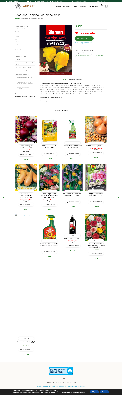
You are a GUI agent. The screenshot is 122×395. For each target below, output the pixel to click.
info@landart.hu (57, 1)
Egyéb (17, 34)
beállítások (58, 391)
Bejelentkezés (101, 1)
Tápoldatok (18, 47)
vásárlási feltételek (80, 1)
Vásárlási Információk (44, 386)
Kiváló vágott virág (21, 71)
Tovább (26, 143)
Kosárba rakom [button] (49, 143)
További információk (75, 79)
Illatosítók (17, 41)
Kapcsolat (83, 6)
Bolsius (18, 59)
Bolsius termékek (20, 29)
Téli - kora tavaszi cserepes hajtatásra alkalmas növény (24, 83)
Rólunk (75, 6)
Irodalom (17, 44)
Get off (17, 36)
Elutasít (104, 392)
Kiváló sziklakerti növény (23, 67)
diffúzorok (18, 31)
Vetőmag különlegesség (83, 55)
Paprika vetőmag (90, 53)
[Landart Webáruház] (27, 6)
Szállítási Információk (59, 386)
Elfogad (94, 392)
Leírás (64, 79)
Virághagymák (19, 52)
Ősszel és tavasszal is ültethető (22, 88)
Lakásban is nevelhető (22, 74)
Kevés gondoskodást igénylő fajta (24, 63)
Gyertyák (17, 39)
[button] (84, 43)
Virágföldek (18, 49)
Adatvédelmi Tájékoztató (77, 386)
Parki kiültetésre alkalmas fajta (24, 78)
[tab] (65, 79)
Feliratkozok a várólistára (84, 38)
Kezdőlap (58, 6)
